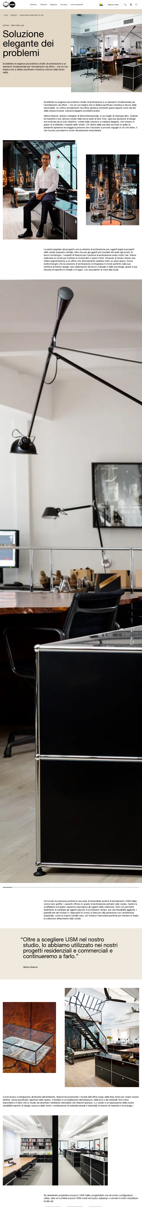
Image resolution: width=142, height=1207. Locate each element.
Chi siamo (63, 4)
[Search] (136, 4)
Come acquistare (76, 4)
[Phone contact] (125, 4)
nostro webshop (99, 1198)
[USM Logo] (9, 4)
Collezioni (43, 4)
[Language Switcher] (131, 4)
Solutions (33, 4)
